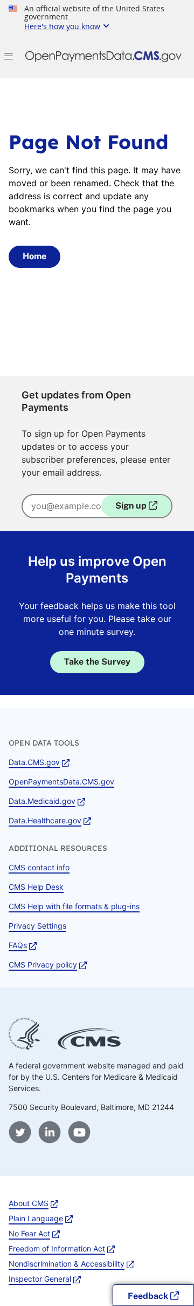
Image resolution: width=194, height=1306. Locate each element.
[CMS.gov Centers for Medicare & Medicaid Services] (89, 1046)
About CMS (28, 1203)
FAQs (18, 945)
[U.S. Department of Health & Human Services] (24, 1046)
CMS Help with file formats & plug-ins (74, 906)
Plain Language (36, 1218)
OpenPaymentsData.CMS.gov (61, 781)
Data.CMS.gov (34, 762)
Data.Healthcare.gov (45, 820)
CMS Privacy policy (43, 964)
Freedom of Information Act (57, 1248)
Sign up (132, 505)
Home (34, 256)
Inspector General (40, 1278)
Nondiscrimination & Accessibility (66, 1263)
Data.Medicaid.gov (42, 801)
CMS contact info (39, 867)
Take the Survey (97, 662)
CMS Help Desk (36, 886)
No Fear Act (29, 1233)
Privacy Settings (37, 925)
